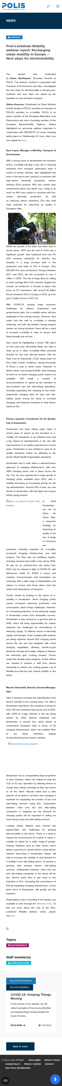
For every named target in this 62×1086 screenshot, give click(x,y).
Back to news (20, 1046)
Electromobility (18, 945)
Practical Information (17, 1068)
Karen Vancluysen (20, 963)
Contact (49, 1064)
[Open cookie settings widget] (5, 1080)
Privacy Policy (52, 1060)
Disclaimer (35, 1060)
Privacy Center (32, 1064)
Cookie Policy (12, 1064)
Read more (16, 1025)
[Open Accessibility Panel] (55, 1079)
